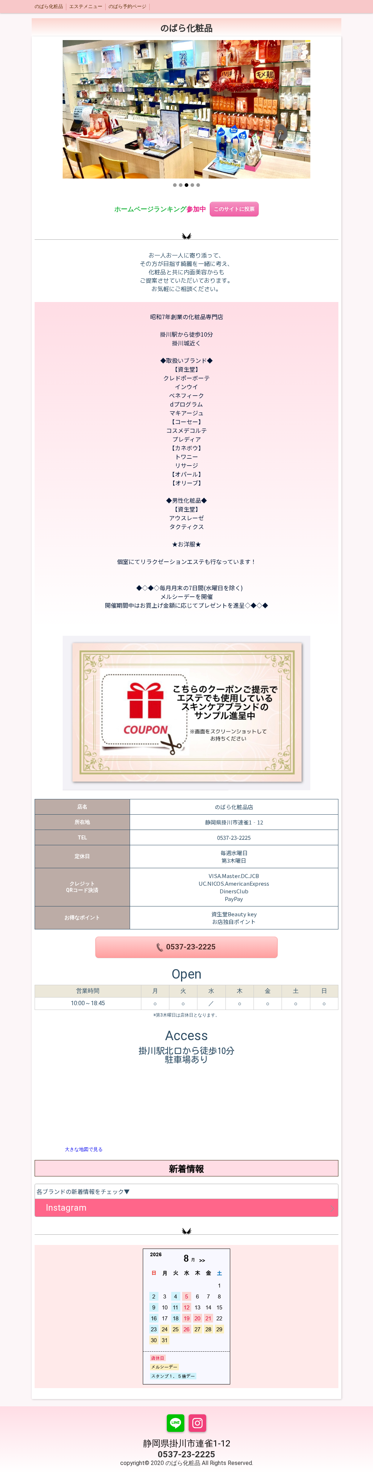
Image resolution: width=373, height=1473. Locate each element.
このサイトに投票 (234, 209)
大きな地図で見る (84, 1149)
